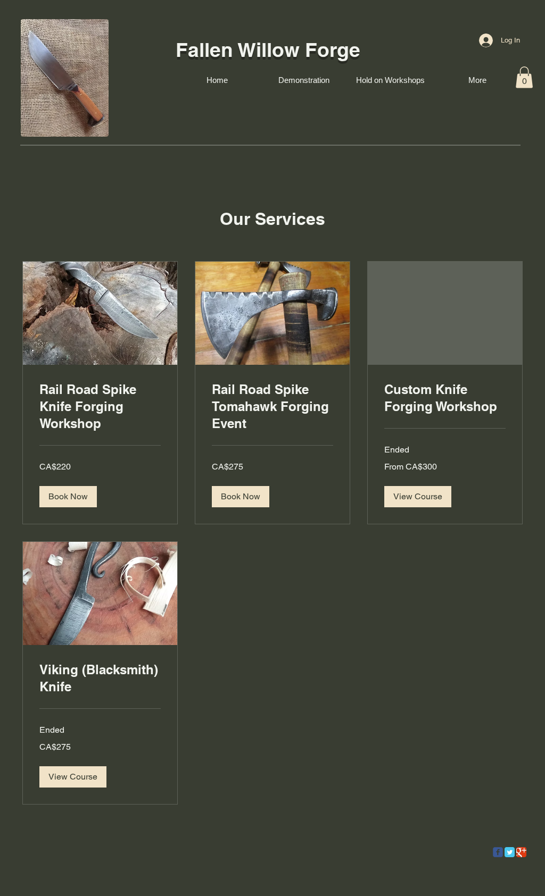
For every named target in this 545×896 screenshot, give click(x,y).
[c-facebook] (498, 852)
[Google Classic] (521, 852)
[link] (100, 406)
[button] (524, 77)
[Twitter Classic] (510, 852)
